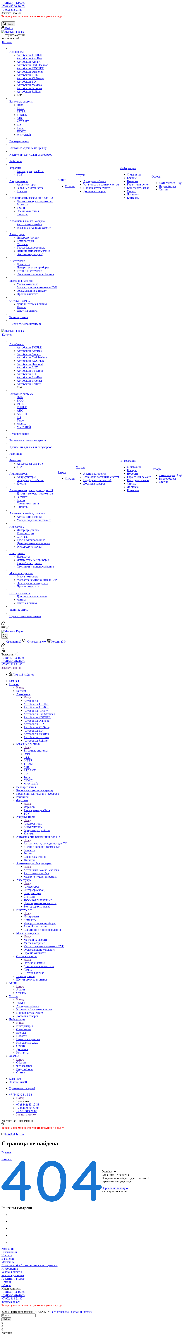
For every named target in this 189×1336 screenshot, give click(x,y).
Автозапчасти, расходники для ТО (45, 843)
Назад (20, 687)
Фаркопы (29, 806)
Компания (7, 1248)
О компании (9, 1252)
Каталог (21, 690)
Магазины (7, 1262)
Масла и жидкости (35, 939)
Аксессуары (31, 886)
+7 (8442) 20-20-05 (13, 6)
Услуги (20, 1002)
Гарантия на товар (13, 1278)
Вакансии (7, 1258)
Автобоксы (31, 700)
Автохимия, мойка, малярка (41, 870)
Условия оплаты (11, 1271)
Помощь (6, 1281)
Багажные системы (36, 750)
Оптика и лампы (34, 962)
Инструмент (31, 916)
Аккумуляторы (33, 823)
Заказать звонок (11, 667)
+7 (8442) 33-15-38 (13, 3)
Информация (24, 1026)
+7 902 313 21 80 (11, 9)
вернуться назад (117, 1191)
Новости (6, 1255)
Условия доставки (12, 1275)
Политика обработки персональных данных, (29, 1265)
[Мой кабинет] (3, 624)
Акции (20, 989)
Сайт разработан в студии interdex (70, 1311)
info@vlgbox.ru (14, 1134)
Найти (6, 1319)
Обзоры (21, 1062)
